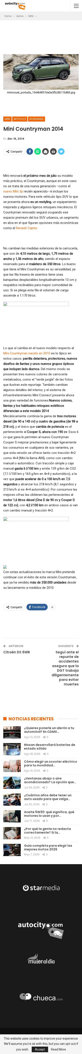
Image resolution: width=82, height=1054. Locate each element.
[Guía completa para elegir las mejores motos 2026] (12, 850)
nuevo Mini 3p (13, 191)
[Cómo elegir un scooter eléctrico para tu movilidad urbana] (12, 766)
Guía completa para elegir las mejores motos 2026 (48, 847)
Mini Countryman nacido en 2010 (26, 353)
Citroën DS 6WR (16, 652)
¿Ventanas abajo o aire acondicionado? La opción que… (50, 780)
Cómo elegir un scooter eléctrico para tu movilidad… (50, 763)
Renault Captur (26, 228)
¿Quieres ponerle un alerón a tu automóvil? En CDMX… (49, 730)
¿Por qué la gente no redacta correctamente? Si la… (47, 831)
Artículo (20, 119)
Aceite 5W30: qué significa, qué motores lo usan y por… (49, 814)
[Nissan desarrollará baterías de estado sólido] (12, 749)
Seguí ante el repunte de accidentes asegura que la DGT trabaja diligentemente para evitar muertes (65, 668)
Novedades (37, 119)
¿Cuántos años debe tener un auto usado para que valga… (48, 797)
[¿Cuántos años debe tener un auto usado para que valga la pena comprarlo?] (12, 799)
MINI (7, 119)
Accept (40, 1049)
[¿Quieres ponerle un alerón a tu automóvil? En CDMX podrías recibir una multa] (12, 732)
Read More (58, 1049)
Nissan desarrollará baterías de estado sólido (49, 747)
